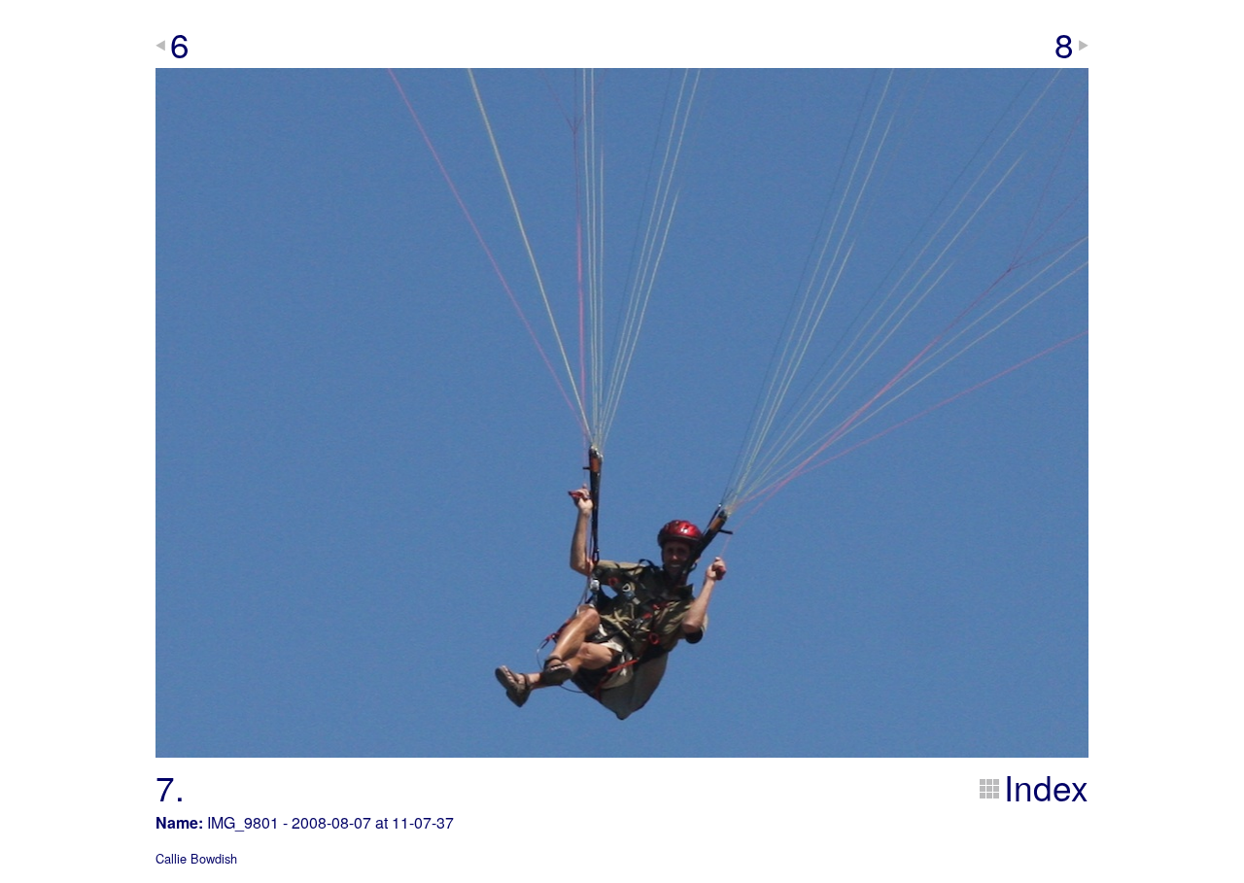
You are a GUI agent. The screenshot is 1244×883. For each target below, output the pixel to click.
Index (1046, 787)
